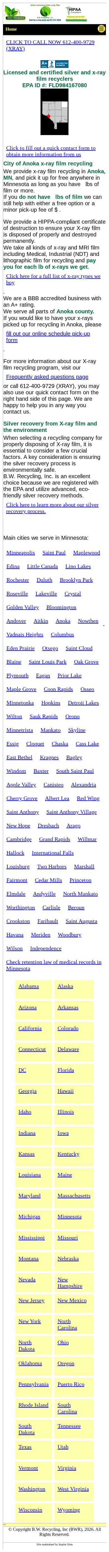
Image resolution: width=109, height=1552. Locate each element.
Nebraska (68, 1258)
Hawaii (66, 1091)
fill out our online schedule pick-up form (48, 337)
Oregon (66, 1363)
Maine (65, 1175)
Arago (73, 825)
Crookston (18, 921)
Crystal (73, 593)
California (30, 1028)
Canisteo (53, 784)
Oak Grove (86, 662)
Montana (28, 1258)
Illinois (66, 1112)
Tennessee (69, 1426)
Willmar (87, 839)
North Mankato (80, 894)
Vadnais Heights (24, 634)
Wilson (14, 948)
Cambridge (19, 839)
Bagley (74, 757)
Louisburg (18, 866)
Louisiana (29, 1175)
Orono (72, 716)
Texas (25, 1447)
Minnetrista (19, 730)
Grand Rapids (54, 839)
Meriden (40, 935)
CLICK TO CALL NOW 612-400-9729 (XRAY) (50, 45)
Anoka (63, 621)
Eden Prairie (20, 648)
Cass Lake (87, 743)
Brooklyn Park (76, 580)
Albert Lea (57, 798)
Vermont (28, 1468)
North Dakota (26, 1345)
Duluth (44, 580)
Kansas (26, 1154)
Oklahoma (30, 1363)
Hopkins (50, 703)
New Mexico (72, 1300)
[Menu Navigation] (101, 30)
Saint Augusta (81, 921)
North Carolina (67, 1324)
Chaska (60, 743)
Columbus (62, 634)
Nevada (26, 1279)
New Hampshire (70, 1282)
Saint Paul (54, 552)
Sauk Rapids (44, 716)
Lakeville (46, 593)
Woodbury (69, 935)
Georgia (27, 1091)
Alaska (65, 986)
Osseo (87, 689)
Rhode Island (33, 1405)
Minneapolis (20, 552)
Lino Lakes (78, 566)
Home (11, 29)
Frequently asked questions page (47, 377)
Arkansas (68, 1007)
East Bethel (19, 757)
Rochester (17, 580)
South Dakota (26, 1429)
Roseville (17, 593)
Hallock (15, 853)
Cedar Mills (48, 880)
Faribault (47, 921)
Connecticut (32, 1049)
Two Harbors (52, 866)
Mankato (51, 730)
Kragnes (49, 757)
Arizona (27, 1007)
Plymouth (17, 675)
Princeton (80, 880)
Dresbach (48, 825)
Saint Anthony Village (71, 812)
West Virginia (73, 1489)
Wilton (14, 716)
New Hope (18, 825)
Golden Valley (22, 607)
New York (29, 1321)
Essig (12, 743)
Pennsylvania (33, 1384)
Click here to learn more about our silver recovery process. (52, 508)
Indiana (26, 1133)
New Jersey (31, 1300)
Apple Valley (21, 784)
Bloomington (61, 607)
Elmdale (15, 894)
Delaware (68, 1049)
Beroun (76, 907)
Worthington (20, 907)
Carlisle (51, 907)
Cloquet (35, 743)
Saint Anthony (22, 812)
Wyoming (69, 1510)
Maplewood (86, 552)
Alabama (28, 986)
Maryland (29, 1195)
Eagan (43, 675)
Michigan (29, 1216)
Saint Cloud (79, 648)
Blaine (13, 662)
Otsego (50, 648)
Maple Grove (21, 689)
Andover (16, 621)
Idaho (24, 1112)
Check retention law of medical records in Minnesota (53, 965)
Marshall (84, 866)
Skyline (77, 730)
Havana (14, 935)
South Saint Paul (75, 771)
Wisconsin (30, 1510)
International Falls (53, 853)
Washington (31, 1489)
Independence (45, 948)
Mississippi (31, 1238)
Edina (13, 566)
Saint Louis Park (48, 662)
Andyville (44, 894)
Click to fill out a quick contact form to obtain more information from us (51, 151)
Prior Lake (70, 675)
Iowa (63, 1133)
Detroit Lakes (83, 703)
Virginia (67, 1468)
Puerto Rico (71, 1384)
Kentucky (68, 1154)
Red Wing (88, 798)
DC (22, 1070)
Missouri (68, 1238)
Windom (16, 771)
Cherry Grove (21, 798)
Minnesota (70, 1216)
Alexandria (83, 784)
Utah (63, 1447)
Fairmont (16, 880)
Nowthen (88, 621)
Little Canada (42, 566)
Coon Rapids (58, 689)
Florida (66, 1070)
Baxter (41, 771)
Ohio (63, 1342)
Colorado (68, 1028)
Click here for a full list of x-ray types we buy (53, 279)
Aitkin (41, 621)
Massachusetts (74, 1195)
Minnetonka (20, 703)
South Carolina (67, 1408)
